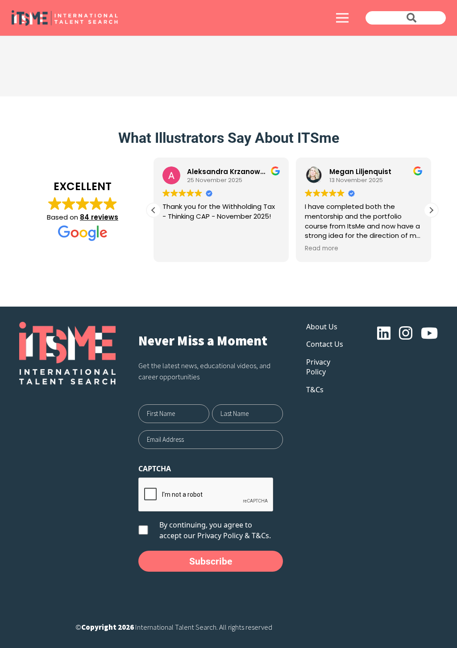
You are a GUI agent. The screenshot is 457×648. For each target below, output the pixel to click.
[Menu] (342, 18)
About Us (321, 327)
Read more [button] (321, 249)
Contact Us (324, 344)
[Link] (118, 18)
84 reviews (99, 217)
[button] (431, 210)
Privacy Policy (220, 535)
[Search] (411, 18)
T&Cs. (261, 535)
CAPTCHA (154, 469)
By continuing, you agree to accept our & (215, 530)
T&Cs (315, 390)
